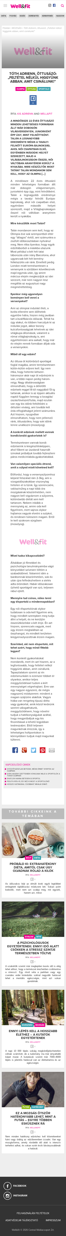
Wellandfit (35, 875)
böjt (28, 858)
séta (38, 936)
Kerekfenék (47, 16)
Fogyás (13, 16)
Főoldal (6, 28)
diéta (37, 858)
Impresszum (53, 1220)
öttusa (31, 89)
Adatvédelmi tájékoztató (21, 1220)
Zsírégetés (34, 16)
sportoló (44, 89)
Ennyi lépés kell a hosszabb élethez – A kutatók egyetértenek (33, 1034)
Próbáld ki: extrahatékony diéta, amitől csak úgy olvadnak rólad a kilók (33, 867)
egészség (27, 1025)
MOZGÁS (17, 28)
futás (26, 1107)
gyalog (29, 936)
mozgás (39, 1025)
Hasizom (60, 16)
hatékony (37, 1107)
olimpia (21, 89)
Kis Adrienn (25, 113)
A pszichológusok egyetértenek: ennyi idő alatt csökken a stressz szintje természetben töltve (33, 948)
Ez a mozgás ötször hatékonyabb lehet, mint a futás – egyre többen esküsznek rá (33, 1118)
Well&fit (46, 113)
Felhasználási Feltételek (33, 1213)
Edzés (22, 16)
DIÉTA (3, 16)
